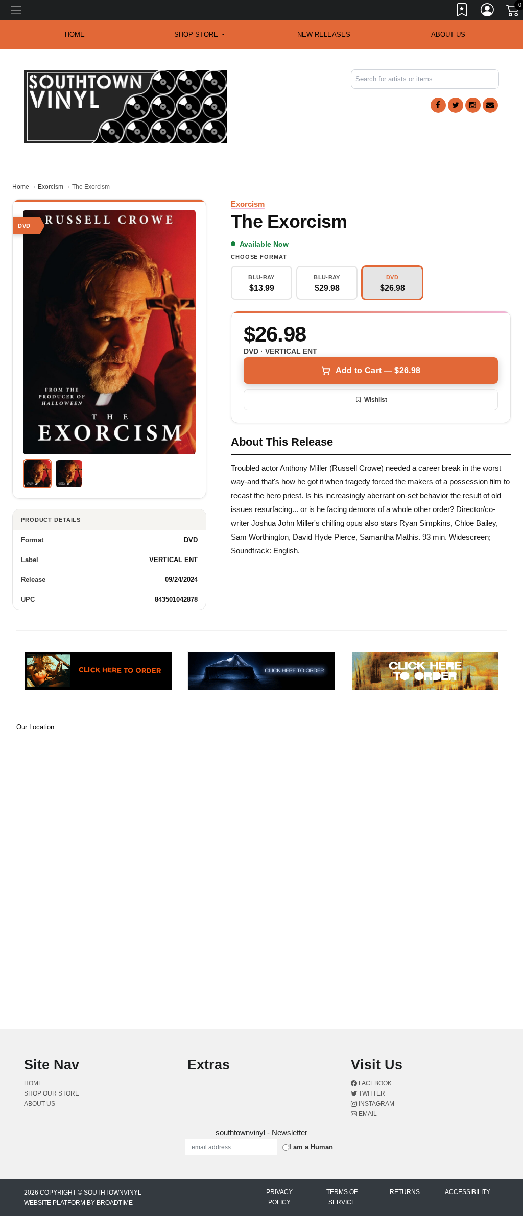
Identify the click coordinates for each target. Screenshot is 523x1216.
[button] (199, 35)
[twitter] (455, 105)
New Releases (323, 34)
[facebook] (438, 105)
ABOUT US (448, 34)
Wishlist (375, 399)
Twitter (371, 1093)
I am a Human (311, 1147)
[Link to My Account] (488, 12)
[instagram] (473, 105)
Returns (405, 1192)
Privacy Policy (279, 1197)
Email (367, 1113)
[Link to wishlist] (462, 12)
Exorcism (50, 186)
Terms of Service (342, 1197)
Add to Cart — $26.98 (378, 370)
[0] (513, 12)
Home (20, 186)
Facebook (374, 1083)
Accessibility (467, 1192)
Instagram (375, 1103)
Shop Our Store (51, 1093)
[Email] (490, 105)
